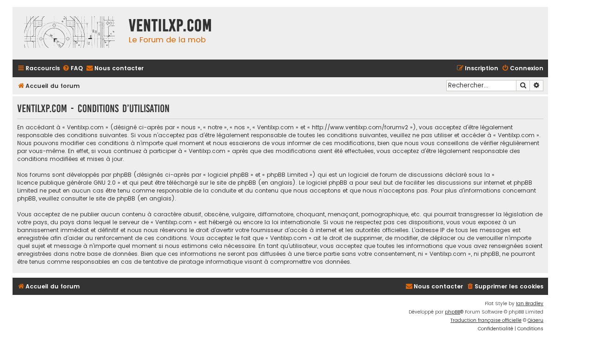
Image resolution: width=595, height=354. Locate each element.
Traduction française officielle (486, 320)
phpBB (452, 311)
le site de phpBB (233, 183)
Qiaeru (535, 320)
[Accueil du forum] (68, 33)
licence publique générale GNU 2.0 (66, 183)
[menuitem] (72, 68)
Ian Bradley (529, 303)
